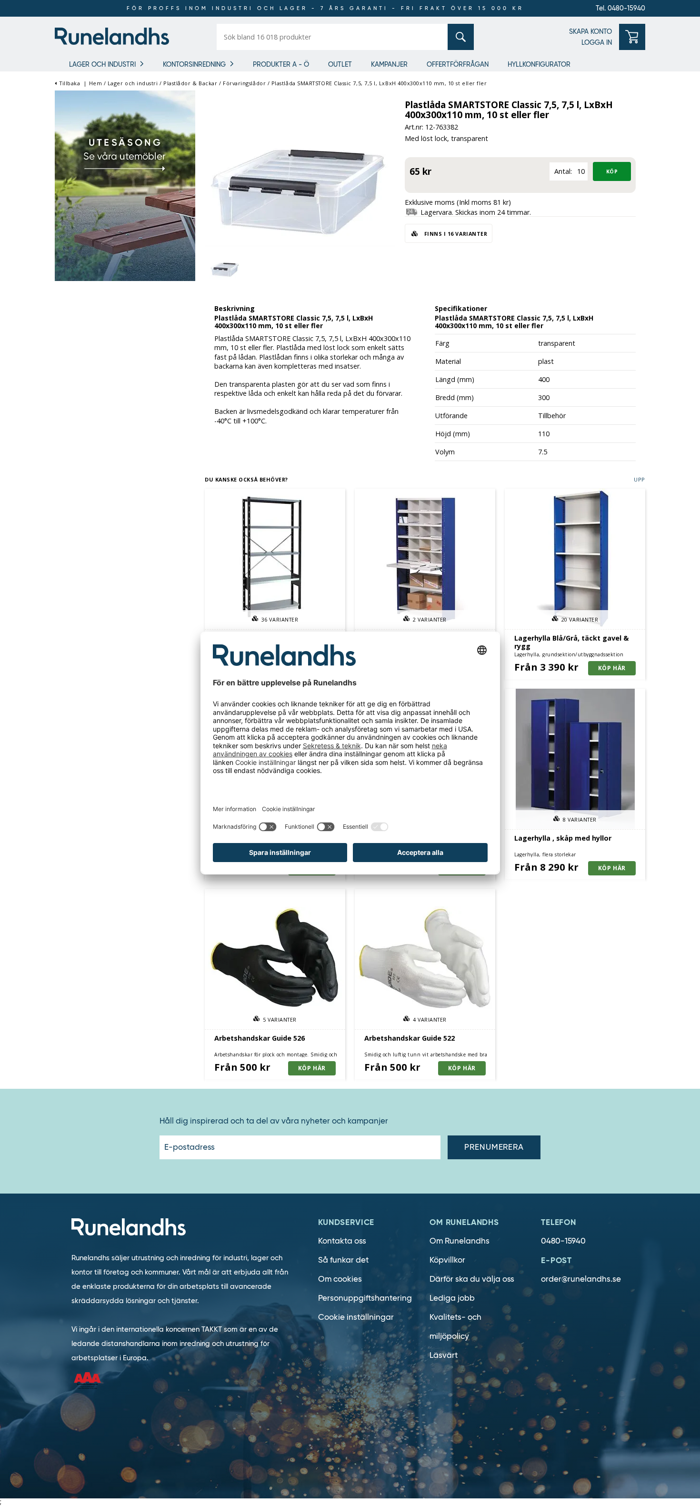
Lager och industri (102, 64)
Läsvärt (444, 1355)
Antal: (563, 171)
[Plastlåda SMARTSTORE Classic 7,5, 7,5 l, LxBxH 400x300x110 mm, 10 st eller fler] (300, 187)
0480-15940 (563, 1241)
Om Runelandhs (460, 1241)
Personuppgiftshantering (365, 1298)
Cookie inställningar (356, 1317)
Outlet (340, 64)
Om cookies (340, 1279)
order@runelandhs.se (581, 1279)
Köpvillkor (447, 1260)
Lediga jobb (452, 1298)
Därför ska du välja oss (472, 1279)
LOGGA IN (596, 42)
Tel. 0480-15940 (620, 8)
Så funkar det (343, 1260)
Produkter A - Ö (281, 64)
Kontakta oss (342, 1241)
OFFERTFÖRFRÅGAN (458, 64)
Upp (639, 479)
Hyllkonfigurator (539, 64)
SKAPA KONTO (590, 31)
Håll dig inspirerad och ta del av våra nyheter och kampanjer (274, 1121)
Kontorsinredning (194, 64)
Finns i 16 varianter (454, 233)
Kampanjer (389, 64)
